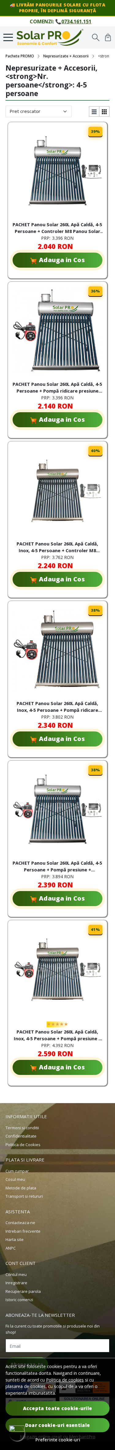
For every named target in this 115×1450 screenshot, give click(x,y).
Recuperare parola (23, 1291)
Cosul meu (15, 1179)
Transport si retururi (24, 1196)
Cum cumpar (17, 1171)
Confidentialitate (21, 1136)
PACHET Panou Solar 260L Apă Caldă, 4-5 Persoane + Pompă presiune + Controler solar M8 (57, 867)
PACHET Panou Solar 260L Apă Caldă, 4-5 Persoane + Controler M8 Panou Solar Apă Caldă (57, 228)
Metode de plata (21, 1188)
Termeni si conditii (22, 1127)
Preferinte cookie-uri (57, 1440)
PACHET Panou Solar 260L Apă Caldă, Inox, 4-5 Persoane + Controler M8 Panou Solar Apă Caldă (57, 548)
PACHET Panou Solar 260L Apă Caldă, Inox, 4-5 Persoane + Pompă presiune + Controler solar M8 (57, 1036)
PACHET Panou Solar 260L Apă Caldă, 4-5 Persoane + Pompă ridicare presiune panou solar (57, 388)
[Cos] (108, 37)
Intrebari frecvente (23, 1231)
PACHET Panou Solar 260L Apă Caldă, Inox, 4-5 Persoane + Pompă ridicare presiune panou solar (57, 707)
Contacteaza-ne (20, 1222)
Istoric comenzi (19, 1299)
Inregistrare (16, 1282)
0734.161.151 (76, 21)
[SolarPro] (51, 37)
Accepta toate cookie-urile (57, 1408)
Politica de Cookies (23, 1144)
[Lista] (94, 111)
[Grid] (104, 111)
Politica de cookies (65, 1380)
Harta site (15, 1239)
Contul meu (16, 1274)
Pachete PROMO (20, 56)
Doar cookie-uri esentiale (57, 1425)
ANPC (11, 1248)
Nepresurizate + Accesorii (66, 56)
